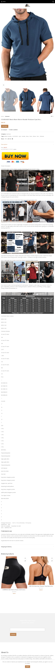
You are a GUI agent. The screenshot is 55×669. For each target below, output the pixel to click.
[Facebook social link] (5, 139)
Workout (42, 136)
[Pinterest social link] (9, 139)
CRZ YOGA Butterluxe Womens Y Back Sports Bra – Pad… (41, 587)
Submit (13, 634)
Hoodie (23, 136)
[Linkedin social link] (11, 139)
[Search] (53, 1)
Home (2, 116)
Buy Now (5, 126)
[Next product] (53, 116)
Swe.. (38, 136)
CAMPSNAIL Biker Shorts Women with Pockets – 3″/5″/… (14, 590)
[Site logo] (27, 5)
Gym (20, 136)
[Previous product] (50, 116)
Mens (27, 136)
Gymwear (7, 116)
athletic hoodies (8, 136)
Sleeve (34, 136)
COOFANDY (15, 136)
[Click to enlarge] (3, 85)
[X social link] (7, 139)
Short (31, 136)
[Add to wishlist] (25, 558)
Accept (27, 666)
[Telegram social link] (12, 139)
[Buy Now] (25, 561)
